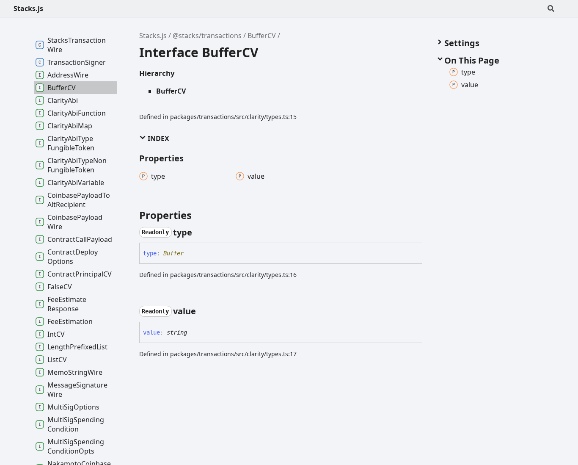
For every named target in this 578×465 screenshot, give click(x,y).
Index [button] (157, 138)
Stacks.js (28, 8)
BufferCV (262, 35)
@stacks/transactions (207, 35)
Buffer (173, 253)
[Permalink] (199, 232)
